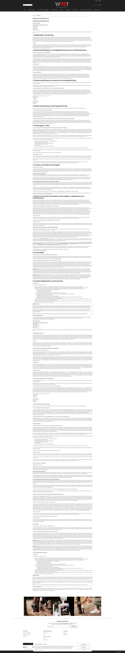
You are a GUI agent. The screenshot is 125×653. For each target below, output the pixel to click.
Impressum (45, 638)
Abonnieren (74, 626)
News (96, 0)
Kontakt (100, 0)
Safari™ (66, 191)
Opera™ (76, 191)
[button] (93, 5)
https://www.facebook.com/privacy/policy (39, 250)
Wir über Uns (65, 634)
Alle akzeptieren (83, 644)
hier (79, 278)
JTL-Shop (120, 651)
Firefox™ (73, 191)
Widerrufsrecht (45, 639)
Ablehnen (83, 649)
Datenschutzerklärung (64, 623)
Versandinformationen (26, 634)
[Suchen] (31, 5)
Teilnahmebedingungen (47, 636)
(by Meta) (36, 268)
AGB (44, 634)
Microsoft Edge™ (61, 191)
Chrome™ (69, 191)
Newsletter (25, 636)
